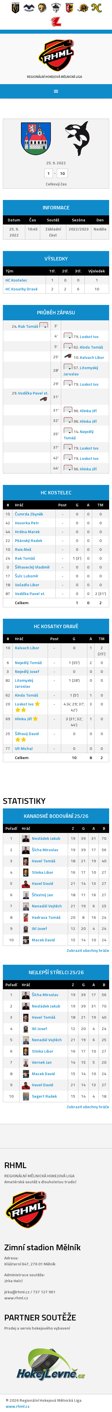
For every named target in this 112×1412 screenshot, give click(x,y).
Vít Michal (24, 748)
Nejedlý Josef (27, 671)
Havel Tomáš (43, 861)
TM (100, 505)
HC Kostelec (16, 280)
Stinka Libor (42, 872)
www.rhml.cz (18, 1406)
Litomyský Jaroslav (24, 683)
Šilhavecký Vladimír (32, 567)
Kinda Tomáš (91, 347)
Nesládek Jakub (46, 838)
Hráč (19, 505)
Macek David (43, 940)
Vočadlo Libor (27, 585)
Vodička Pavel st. (33, 393)
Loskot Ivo (89, 337)
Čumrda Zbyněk (29, 514)
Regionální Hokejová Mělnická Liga (54, 76)
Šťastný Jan (42, 895)
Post (62, 505)
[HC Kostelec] (36, 138)
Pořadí (11, 828)
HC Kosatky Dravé (21, 289)
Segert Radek (44, 1096)
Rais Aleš (23, 549)
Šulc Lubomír (26, 576)
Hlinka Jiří (88, 411)
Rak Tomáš (28, 326)
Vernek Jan (42, 1062)
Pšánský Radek (28, 540)
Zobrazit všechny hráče (88, 950)
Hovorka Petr (27, 523)
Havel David (42, 883)
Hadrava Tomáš (46, 917)
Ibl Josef (39, 928)
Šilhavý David (27, 734)
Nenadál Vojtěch (47, 906)
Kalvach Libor (92, 357)
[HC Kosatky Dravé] (77, 138)
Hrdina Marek (27, 532)
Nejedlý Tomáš (28, 662)
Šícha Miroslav (45, 850)
